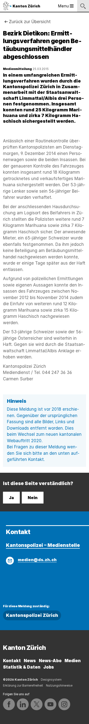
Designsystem (51, 679)
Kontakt (12, 660)
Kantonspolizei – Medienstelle (43, 545)
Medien (73, 660)
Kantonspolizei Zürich (32, 615)
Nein (33, 497)
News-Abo (50, 660)
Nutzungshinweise (59, 685)
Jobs (48, 667)
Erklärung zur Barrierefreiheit (23, 685)
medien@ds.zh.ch (37, 559)
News (30, 660)
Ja (11, 497)
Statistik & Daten (21, 667)
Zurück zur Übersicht (30, 21)
